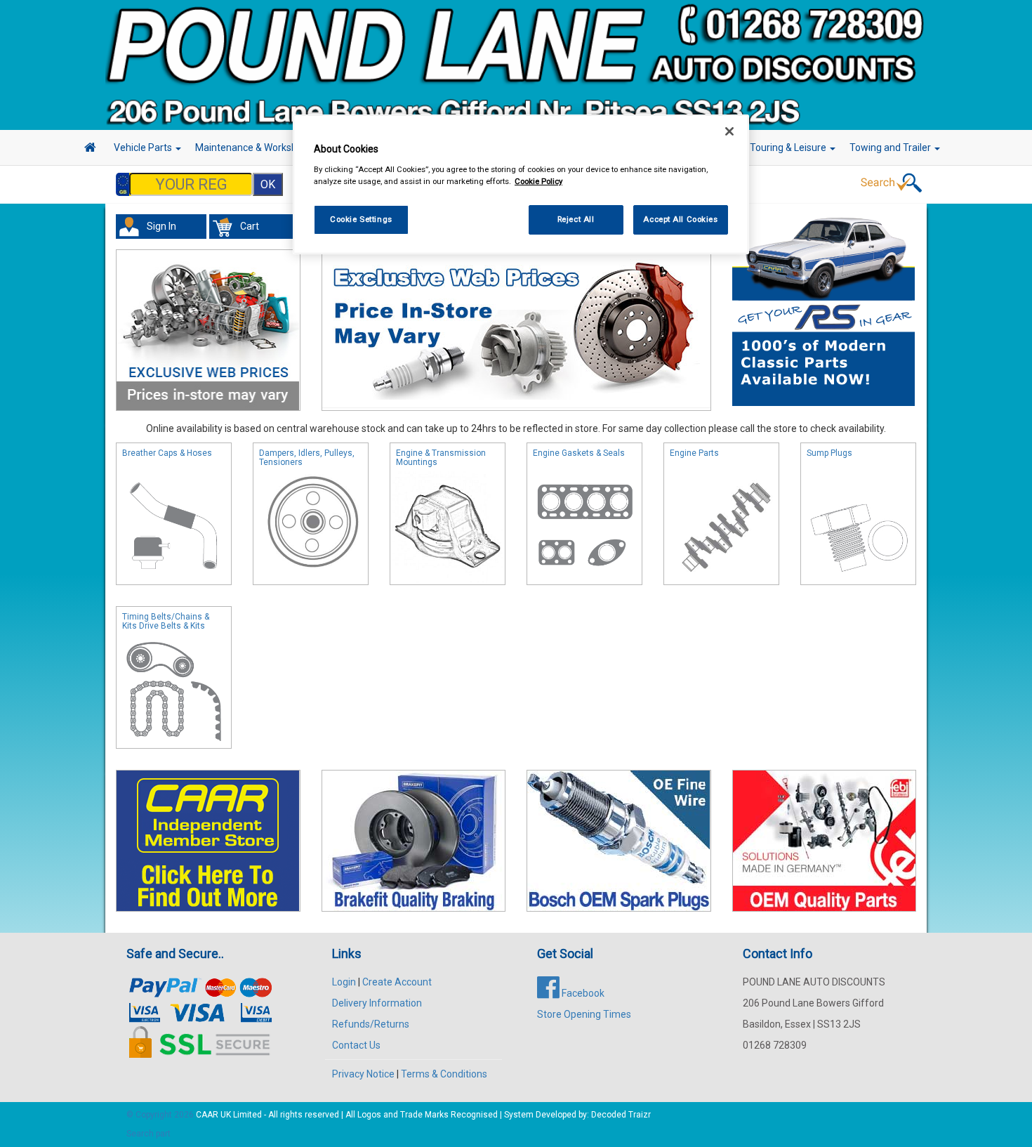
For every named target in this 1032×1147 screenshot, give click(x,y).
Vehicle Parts (144, 147)
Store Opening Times (584, 1014)
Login (344, 982)
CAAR (207, 1115)
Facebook (582, 993)
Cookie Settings (361, 219)
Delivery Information (377, 1003)
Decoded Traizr (621, 1115)
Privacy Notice (363, 1074)
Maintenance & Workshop (252, 147)
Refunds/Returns (370, 1024)
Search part (148, 1134)
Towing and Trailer (891, 147)
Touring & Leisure (789, 147)
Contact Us (356, 1045)
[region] (521, 184)
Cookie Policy (538, 181)
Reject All (576, 219)
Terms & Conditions (444, 1074)
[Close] (729, 131)
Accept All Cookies (680, 219)
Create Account (397, 982)
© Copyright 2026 (161, 1115)
